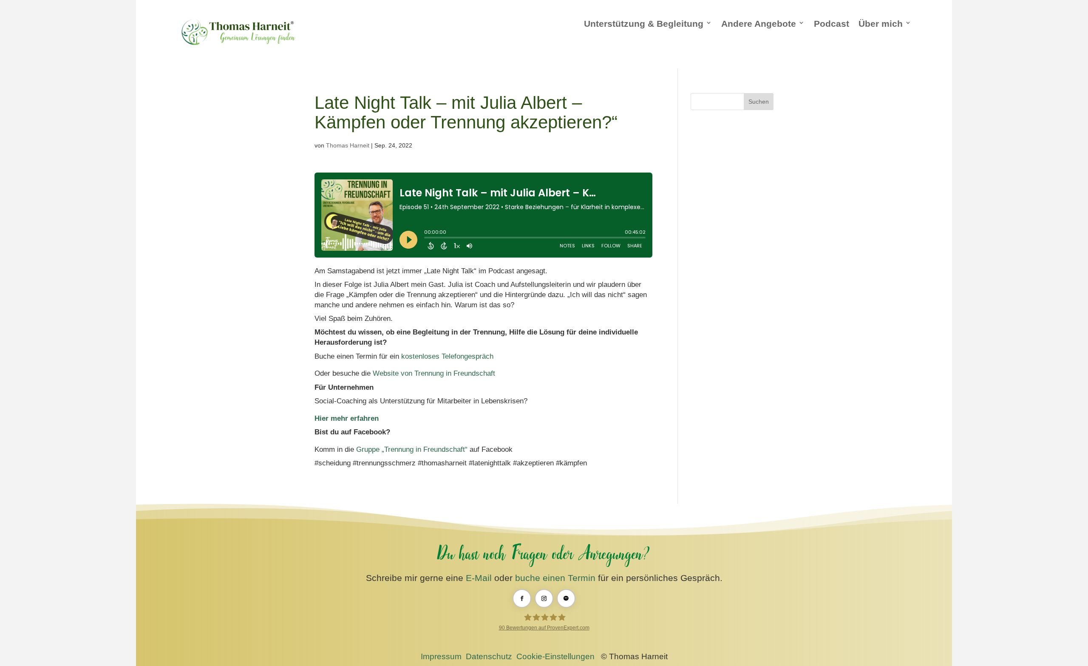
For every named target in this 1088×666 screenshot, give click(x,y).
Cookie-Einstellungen (555, 656)
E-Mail (479, 578)
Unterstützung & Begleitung (643, 23)
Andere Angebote (758, 23)
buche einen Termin (555, 578)
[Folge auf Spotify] (566, 598)
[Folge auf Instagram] (544, 598)
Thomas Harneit (347, 145)
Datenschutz (489, 656)
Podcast (831, 23)
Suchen (758, 101)
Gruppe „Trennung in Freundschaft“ (412, 449)
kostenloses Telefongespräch (447, 356)
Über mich (880, 23)
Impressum (441, 656)
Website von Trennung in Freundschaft (434, 373)
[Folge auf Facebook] (522, 598)
